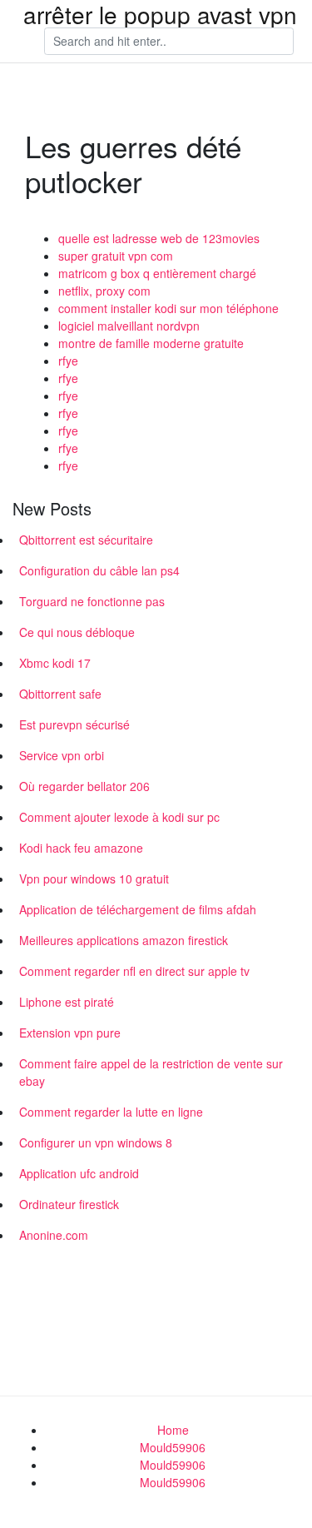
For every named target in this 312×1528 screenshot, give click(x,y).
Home (173, 1429)
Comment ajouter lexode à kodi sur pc (119, 817)
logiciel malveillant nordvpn (129, 325)
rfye (68, 360)
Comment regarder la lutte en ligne (111, 1111)
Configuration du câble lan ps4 (99, 570)
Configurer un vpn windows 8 (95, 1142)
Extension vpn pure (70, 1032)
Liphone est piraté (66, 1001)
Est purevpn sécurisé (74, 724)
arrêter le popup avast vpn (160, 14)
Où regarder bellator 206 (84, 786)
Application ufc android (79, 1173)
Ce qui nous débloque (77, 632)
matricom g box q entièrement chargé (157, 273)
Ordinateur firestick (69, 1204)
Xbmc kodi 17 (55, 663)
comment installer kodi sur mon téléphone (168, 308)
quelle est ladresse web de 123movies (159, 238)
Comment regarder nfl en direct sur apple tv (134, 971)
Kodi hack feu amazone (81, 847)
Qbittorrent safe (60, 693)
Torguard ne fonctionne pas (92, 601)
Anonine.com (53, 1235)
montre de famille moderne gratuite (151, 343)
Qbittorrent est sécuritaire (86, 539)
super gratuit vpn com (115, 255)
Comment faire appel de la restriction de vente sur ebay (151, 1072)
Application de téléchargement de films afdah (137, 909)
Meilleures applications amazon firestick (123, 940)
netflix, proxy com (104, 290)
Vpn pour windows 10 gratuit (94, 878)
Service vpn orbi (61, 755)
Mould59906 (173, 1447)
